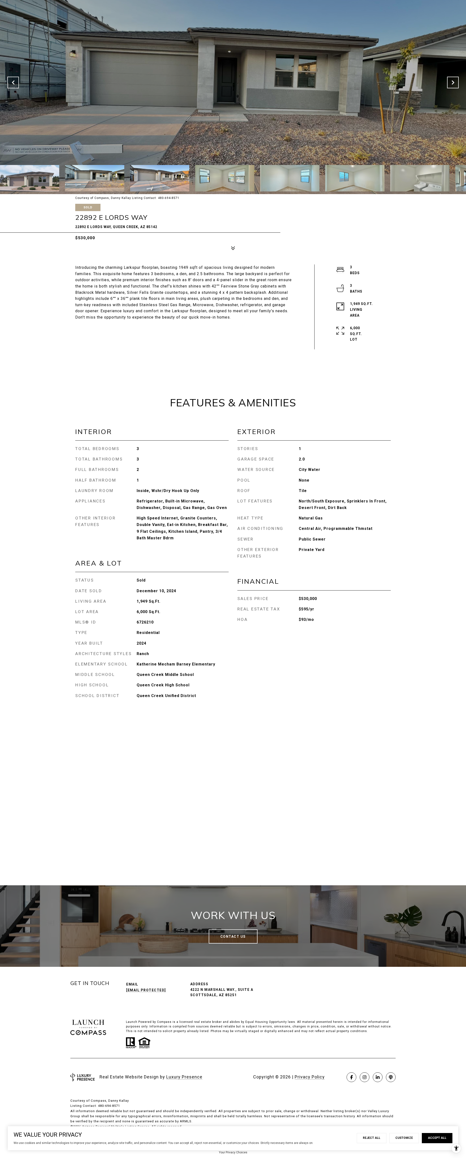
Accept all (437, 1138)
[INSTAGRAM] (364, 1077)
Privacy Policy (310, 1076)
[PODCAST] (391, 1077)
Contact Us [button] (233, 936)
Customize (404, 1138)
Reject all (371, 1138)
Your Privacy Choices (233, 1152)
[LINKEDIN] (378, 1077)
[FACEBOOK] (351, 1077)
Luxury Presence (184, 1076)
